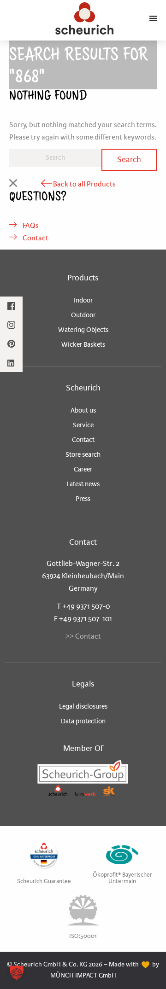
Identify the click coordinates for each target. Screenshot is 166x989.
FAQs (30, 225)
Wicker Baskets (83, 344)
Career (83, 469)
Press (83, 498)
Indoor (83, 300)
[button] (16, 972)
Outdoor (83, 315)
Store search (83, 454)
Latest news (83, 484)
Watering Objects (83, 330)
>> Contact (83, 636)
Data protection (83, 721)
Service (83, 425)
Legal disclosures (83, 706)
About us (83, 410)
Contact (34, 237)
